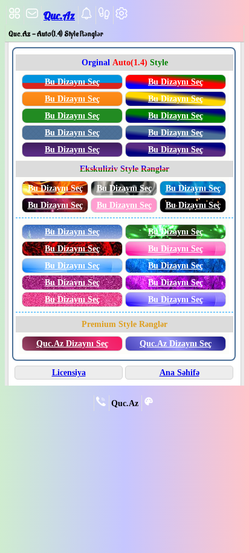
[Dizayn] (149, 404)
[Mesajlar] (32, 17)
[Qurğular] (121, 17)
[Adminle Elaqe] (101, 404)
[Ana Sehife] (14, 17)
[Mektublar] (86, 17)
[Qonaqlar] (104, 17)
